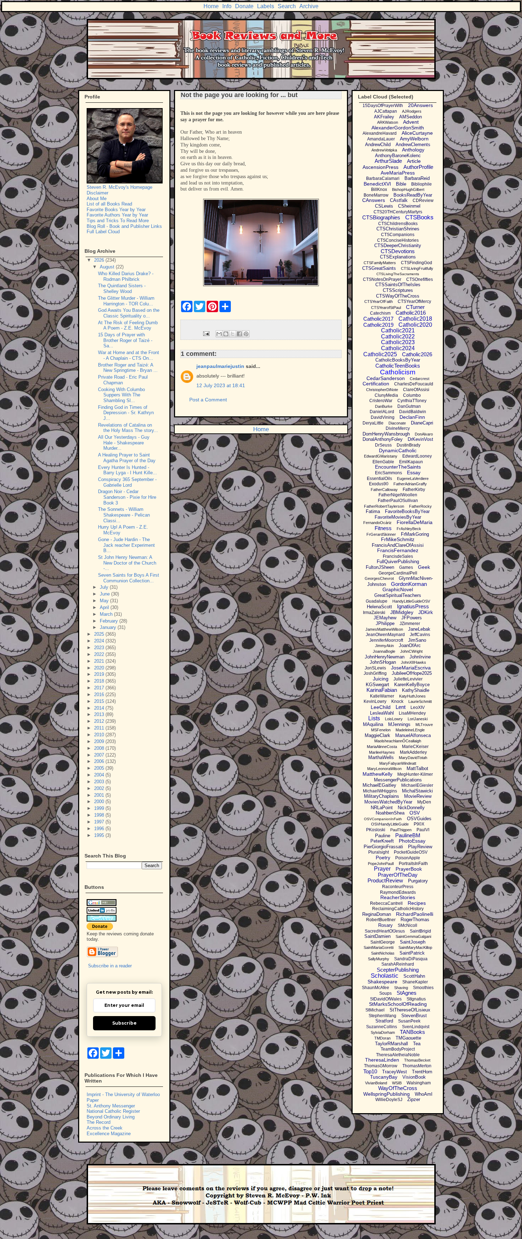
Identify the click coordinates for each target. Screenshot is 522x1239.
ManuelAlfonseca (413, 735)
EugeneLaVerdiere (413, 478)
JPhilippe (385, 623)
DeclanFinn (412, 417)
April (105, 607)
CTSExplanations (398, 257)
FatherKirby (414, 489)
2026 (99, 260)
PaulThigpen (401, 830)
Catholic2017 (378, 319)
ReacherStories (397, 897)
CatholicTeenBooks (397, 366)
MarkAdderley (413, 752)
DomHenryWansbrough (386, 434)
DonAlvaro (424, 434)
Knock (397, 701)
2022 (99, 654)
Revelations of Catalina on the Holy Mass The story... (128, 427)
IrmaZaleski (374, 612)
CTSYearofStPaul (386, 307)
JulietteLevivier (408, 679)
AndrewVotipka (384, 150)
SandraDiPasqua (411, 958)
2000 (99, 801)
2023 (99, 647)
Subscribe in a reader (110, 965)
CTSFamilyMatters (380, 263)
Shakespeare (382, 981)
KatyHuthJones (412, 696)
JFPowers (411, 617)
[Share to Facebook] (239, 333)
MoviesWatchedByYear (388, 802)
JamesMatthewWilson (384, 629)
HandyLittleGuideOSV (411, 601)
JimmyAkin (384, 645)
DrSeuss (383, 445)
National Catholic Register (113, 1111)
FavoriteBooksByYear (407, 511)
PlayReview (420, 846)
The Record (98, 1122)
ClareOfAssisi (416, 389)
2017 (99, 687)
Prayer (382, 869)
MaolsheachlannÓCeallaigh (397, 741)
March (107, 614)
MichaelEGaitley (379, 785)
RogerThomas (415, 919)
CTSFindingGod (416, 262)
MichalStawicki (417, 791)
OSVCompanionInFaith (383, 819)
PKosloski (375, 829)
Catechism (380, 313)
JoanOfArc (410, 645)
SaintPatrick (412, 953)
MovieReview (417, 796)
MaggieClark (377, 735)
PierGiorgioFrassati (383, 846)
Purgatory (418, 880)
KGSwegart (377, 684)
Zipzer (413, 1099)
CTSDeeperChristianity (397, 245)
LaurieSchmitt (420, 701)
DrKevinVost (420, 439)
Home (211, 6)
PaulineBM (407, 835)
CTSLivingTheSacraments (397, 274)
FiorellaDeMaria (415, 522)
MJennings (399, 724)
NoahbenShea (390, 813)
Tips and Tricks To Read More (118, 220)
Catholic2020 (415, 325)
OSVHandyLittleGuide (390, 824)
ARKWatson (387, 122)
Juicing (380, 679)
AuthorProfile (418, 167)
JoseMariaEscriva (411, 668)
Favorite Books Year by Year (116, 209)
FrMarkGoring (415, 534)
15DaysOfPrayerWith (383, 105)
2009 (99, 741)
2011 (99, 728)
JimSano (417, 640)
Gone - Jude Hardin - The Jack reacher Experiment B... (126, 545)
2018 (99, 681)
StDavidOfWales (386, 999)
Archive (309, 6)
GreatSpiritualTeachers (397, 595)
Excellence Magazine (109, 1133)
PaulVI (423, 829)
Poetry (383, 857)
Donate (244, 6)
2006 (99, 761)
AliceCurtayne (417, 133)
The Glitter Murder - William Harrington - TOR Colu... (126, 300)
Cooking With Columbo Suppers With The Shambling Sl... (121, 395)
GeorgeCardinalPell (398, 573)
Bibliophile (421, 184)
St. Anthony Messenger (111, 1106)
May (105, 600)
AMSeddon (410, 116)
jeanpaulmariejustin (220, 366)
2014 (99, 708)
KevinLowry (375, 701)
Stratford (384, 1021)
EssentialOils (379, 478)
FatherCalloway (384, 489)
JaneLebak (419, 629)
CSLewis (384, 206)
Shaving (401, 988)
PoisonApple (407, 857)
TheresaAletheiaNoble (398, 1054)
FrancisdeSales (398, 556)
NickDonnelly (411, 807)
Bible (401, 184)
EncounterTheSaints (398, 467)
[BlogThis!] (225, 333)
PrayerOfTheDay (398, 875)
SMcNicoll (407, 925)
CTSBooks (419, 217)
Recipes (417, 903)
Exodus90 (378, 483)
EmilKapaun (411, 461)
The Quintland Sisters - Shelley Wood (122, 288)
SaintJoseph (412, 942)
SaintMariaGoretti (378, 947)
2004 (99, 775)
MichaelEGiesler (417, 785)
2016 (99, 694)
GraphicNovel (397, 589)
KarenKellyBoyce (412, 684)
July (105, 587)
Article (414, 161)
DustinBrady (408, 445)
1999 (99, 808)
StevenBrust (414, 1015)
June (105, 594)
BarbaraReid (417, 178)
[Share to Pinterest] (246, 333)
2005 (99, 768)
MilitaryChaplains (381, 796)
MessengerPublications (398, 780)
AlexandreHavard (380, 133)
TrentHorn (422, 1071)
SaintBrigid (420, 931)
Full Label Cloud (103, 231)
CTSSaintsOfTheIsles (397, 284)
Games (406, 567)
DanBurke (383, 406)
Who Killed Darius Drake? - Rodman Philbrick (125, 276)
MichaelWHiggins (380, 791)
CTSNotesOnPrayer (382, 279)
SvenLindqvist (415, 1026)
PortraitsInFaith (413, 863)
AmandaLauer (381, 139)
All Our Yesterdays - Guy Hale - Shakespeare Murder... (123, 442)
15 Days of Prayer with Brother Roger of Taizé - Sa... (125, 340)
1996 (99, 828)
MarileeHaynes (382, 752)
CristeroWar (380, 400)
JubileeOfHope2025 (412, 673)
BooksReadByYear (412, 195)
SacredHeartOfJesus (385, 931)
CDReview (423, 200)
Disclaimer (97, 193)
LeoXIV (417, 707)
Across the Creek (105, 1128)
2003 (99, 781)
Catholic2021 (398, 330)
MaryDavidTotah (413, 757)
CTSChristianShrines (397, 228)
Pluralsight (378, 852)
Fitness (383, 528)
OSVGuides (419, 818)
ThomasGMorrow (380, 1065)
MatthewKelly (377, 774)
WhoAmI (424, 1094)
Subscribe (124, 1023)
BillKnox (379, 189)
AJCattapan (385, 111)
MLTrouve (424, 724)
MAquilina (373, 724)
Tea (416, 1043)
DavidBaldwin (412, 411)
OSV (414, 813)
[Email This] (219, 333)
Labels (265, 6)
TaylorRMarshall (391, 1043)
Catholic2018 (415, 319)
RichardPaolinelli (414, 914)
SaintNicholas (383, 953)
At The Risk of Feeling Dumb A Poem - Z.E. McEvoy (128, 325)
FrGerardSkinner (381, 534)
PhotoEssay (412, 841)
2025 (99, 634)
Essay (413, 472)
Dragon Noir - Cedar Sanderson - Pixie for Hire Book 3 (127, 497)
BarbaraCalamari (382, 178)
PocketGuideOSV (411, 852)
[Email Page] (206, 333)
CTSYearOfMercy (414, 301)
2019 (99, 674)
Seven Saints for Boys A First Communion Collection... (128, 577)
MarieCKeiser (415, 746)
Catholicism (397, 372)
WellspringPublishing (386, 1094)
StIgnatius (416, 999)
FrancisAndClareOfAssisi (398, 545)
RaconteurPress (397, 886)
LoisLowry (394, 719)
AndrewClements (413, 144)
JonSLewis (375, 668)
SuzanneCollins (381, 1026)
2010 (99, 734)
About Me (97, 198)
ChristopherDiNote (382, 390)
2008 (99, 748)
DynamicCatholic (398, 450)
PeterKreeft (382, 841)
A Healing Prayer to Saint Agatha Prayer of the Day (127, 457)
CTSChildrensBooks (398, 223)
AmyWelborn (414, 138)
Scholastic (384, 975)
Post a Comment (208, 399)
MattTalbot (417, 768)
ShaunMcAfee (375, 987)
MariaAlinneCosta (382, 746)
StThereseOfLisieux (410, 1010)
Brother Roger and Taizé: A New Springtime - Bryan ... (128, 367)
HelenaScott (379, 606)
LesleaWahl (382, 713)
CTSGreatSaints (379, 268)
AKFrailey (384, 116)
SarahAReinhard (397, 964)
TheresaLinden (382, 1060)
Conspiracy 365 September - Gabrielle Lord (127, 482)
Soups (385, 993)
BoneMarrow (376, 195)
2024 (99, 640)
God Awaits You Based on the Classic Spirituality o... (128, 313)
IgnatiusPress (413, 606)
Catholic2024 (398, 348)
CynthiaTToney (411, 400)
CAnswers (373, 200)
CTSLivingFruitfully (417, 268)
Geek (424, 567)
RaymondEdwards (398, 892)
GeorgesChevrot (379, 578)
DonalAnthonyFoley (383, 439)
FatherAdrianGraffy (410, 484)
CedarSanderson (385, 378)
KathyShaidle (415, 690)
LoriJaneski (418, 719)
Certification (376, 383)
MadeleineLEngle (410, 730)
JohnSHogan (383, 662)
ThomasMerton (416, 1065)
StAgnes (407, 993)
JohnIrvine (420, 656)
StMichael (375, 1010)
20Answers (420, 105)
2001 (99, 795)
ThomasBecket (417, 1060)
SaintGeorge (382, 942)
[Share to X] (232, 333)
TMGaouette (408, 1038)
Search (287, 6)
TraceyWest (394, 1071)
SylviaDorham (383, 1032)
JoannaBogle (384, 651)
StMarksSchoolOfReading (398, 1004)
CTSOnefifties (419, 279)
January (109, 627)
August (108, 266)
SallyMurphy (378, 959)
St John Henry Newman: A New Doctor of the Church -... (127, 563)
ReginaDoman (376, 914)
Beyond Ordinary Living (111, 1117)
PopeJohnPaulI (381, 863)
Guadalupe (376, 601)
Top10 (370, 1071)
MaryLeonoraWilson (384, 769)
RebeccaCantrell (386, 903)
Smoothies (423, 987)
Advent (411, 122)
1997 (99, 821)
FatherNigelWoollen (398, 494)
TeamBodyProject (398, 1049)
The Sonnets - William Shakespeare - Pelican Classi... (124, 515)
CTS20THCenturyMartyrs (398, 211)
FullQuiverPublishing (398, 561)
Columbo (412, 395)
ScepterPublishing (398, 970)
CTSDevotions (398, 251)
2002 (99, 788)
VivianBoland (376, 1083)
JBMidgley (401, 612)
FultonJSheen (380, 567)
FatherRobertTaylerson (384, 506)
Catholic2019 (378, 325)
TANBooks (412, 1032)
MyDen (424, 802)
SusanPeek (409, 1021)
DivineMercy (398, 428)
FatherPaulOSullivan (398, 500)
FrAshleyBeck (409, 529)
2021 (99, 661)
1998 (99, 815)
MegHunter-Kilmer (415, 774)
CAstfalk (399, 200)
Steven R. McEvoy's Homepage (119, 187)
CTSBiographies (381, 217)
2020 (99, 668)
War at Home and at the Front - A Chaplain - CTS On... (128, 355)
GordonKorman (409, 584)
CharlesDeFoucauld (413, 383)
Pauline (382, 835)
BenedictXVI (377, 184)
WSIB (397, 1083)
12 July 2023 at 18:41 (220, 385)
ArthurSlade (388, 161)
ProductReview (385, 880)
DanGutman (409, 406)
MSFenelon (381, 730)
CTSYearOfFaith (378, 301)
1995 (99, 835)
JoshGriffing (375, 673)
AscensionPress (380, 167)
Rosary (385, 925)
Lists (374, 718)
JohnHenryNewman (384, 656)
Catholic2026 (417, 354)
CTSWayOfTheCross (397, 296)
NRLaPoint (382, 807)
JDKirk (425, 612)
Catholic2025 (380, 354)
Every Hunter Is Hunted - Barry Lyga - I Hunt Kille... (127, 470)
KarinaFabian (381, 690)
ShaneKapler (415, 981)
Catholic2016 (411, 313)
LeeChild (381, 707)
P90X (419, 824)
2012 (99, 721)
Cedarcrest (419, 378)
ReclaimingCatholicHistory (398, 908)
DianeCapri (422, 423)
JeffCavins (420, 634)
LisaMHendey (412, 713)
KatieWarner (382, 696)
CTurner (415, 307)
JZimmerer (409, 623)
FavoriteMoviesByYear (398, 517)
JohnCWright (411, 651)
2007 (99, 755)
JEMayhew (385, 617)
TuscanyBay (383, 1077)
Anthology (413, 150)
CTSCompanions (397, 234)
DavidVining (383, 417)
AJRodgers (412, 111)
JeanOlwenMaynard (385, 634)
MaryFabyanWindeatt (397, 763)
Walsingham (419, 1082)
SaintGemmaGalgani (413, 936)
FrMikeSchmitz (397, 539)
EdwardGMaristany (380, 456)
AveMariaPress (398, 173)
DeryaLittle (373, 423)
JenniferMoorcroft (386, 640)
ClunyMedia (386, 395)
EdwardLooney (417, 456)
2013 (99, 714)
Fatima (373, 511)
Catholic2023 (398, 342)
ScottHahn (414, 976)
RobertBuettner (381, 919)
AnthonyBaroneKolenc (398, 155)
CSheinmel (409, 206)
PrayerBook (409, 869)
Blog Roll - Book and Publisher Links (124, 226)
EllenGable (383, 461)
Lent (401, 707)
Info (227, 6)
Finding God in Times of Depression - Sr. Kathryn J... (126, 413)
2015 (99, 701)
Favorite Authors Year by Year (117, 215)
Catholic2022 (398, 336)
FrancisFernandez (397, 550)
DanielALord (382, 411)
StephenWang (382, 1015)
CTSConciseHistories (398, 240)
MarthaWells (381, 757)
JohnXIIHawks (413, 662)
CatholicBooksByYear (397, 360)
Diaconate (397, 423)
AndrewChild (378, 144)
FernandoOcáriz (377, 522)
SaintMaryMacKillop (415, 947)
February (109, 621)
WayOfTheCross (397, 1088)
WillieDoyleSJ (388, 1099)
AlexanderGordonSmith (397, 127)
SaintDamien (377, 936)
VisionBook (414, 1077)
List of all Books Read (109, 204)
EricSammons (388, 472)
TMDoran (382, 1038)
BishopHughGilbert (408, 189)
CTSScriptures (398, 290)
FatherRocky (420, 506)
